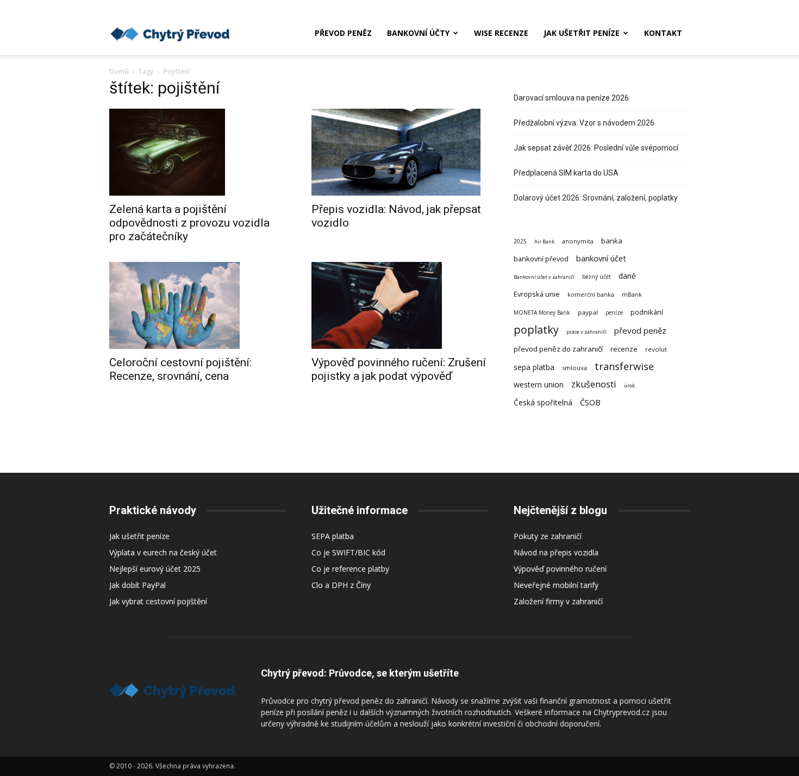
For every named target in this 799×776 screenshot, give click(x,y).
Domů (118, 71)
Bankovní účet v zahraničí (544, 276)
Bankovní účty (418, 33)
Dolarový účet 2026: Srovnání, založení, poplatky (596, 197)
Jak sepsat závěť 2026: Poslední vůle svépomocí (596, 147)
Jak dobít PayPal (137, 585)
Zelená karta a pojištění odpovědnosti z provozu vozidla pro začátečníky (189, 223)
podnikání (647, 312)
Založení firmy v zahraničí (558, 601)
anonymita (578, 241)
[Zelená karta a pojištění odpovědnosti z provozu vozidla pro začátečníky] (197, 152)
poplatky (536, 329)
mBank (632, 294)
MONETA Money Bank (542, 312)
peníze (614, 312)
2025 (520, 241)
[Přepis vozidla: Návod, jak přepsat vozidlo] (399, 152)
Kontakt (663, 33)
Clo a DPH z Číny (341, 585)
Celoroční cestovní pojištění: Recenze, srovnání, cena (180, 369)
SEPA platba (332, 536)
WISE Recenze (501, 33)
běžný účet (596, 276)
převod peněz (640, 330)
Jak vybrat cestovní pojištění (158, 601)
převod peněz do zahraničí (558, 349)
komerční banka (590, 294)
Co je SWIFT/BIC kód (348, 552)
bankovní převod (541, 259)
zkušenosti (593, 384)
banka (611, 241)
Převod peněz (343, 33)
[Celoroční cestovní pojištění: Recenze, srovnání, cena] (197, 305)
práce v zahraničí (586, 331)
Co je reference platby (350, 569)
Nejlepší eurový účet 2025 (155, 569)
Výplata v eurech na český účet (163, 552)
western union (539, 384)
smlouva (574, 368)
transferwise (624, 366)
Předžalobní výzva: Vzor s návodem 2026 (584, 122)
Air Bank (544, 241)
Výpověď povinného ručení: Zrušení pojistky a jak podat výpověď (398, 369)
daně (627, 276)
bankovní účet (601, 258)
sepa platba (534, 367)
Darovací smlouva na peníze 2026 (571, 97)
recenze (624, 349)
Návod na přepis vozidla (556, 552)
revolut (656, 349)
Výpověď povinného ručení (560, 569)
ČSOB (590, 402)
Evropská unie (537, 294)
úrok (629, 385)
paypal (588, 312)
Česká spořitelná (543, 402)
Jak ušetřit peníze (582, 33)
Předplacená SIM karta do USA (566, 172)
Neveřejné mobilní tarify (556, 585)
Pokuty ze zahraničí (548, 536)
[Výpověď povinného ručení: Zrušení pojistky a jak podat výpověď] (399, 305)
